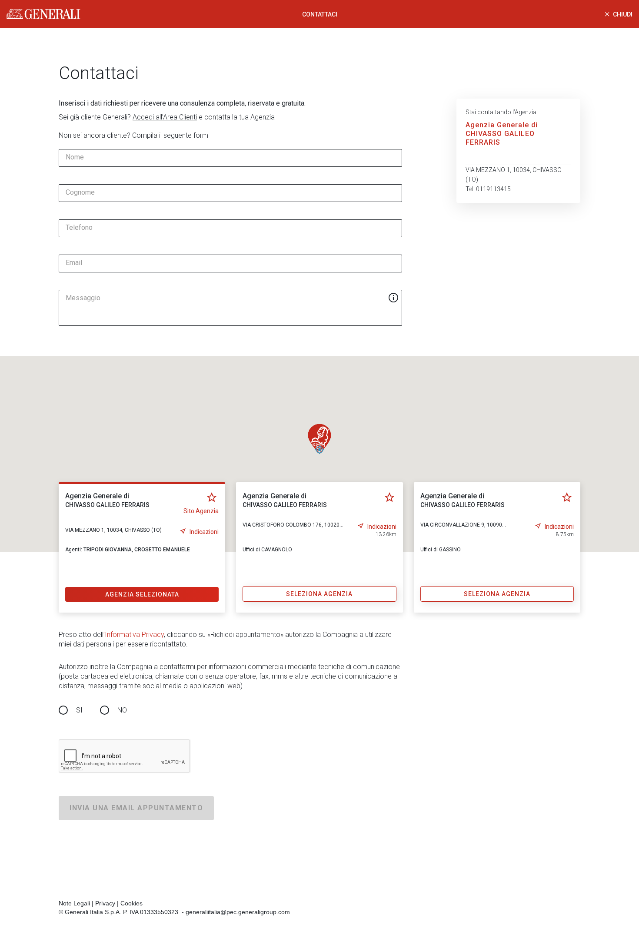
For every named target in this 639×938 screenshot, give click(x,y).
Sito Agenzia (201, 511)
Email (74, 262)
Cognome (80, 192)
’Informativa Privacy (133, 634)
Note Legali (74, 903)
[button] (319, 439)
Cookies (131, 903)
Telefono (79, 227)
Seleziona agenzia (319, 593)
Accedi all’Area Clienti (165, 117)
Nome (75, 157)
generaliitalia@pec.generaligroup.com (238, 911)
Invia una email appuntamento (136, 808)
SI (79, 710)
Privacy (105, 903)
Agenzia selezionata (142, 594)
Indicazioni (204, 531)
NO (122, 710)
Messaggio (83, 298)
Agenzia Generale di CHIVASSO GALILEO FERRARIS (502, 133)
